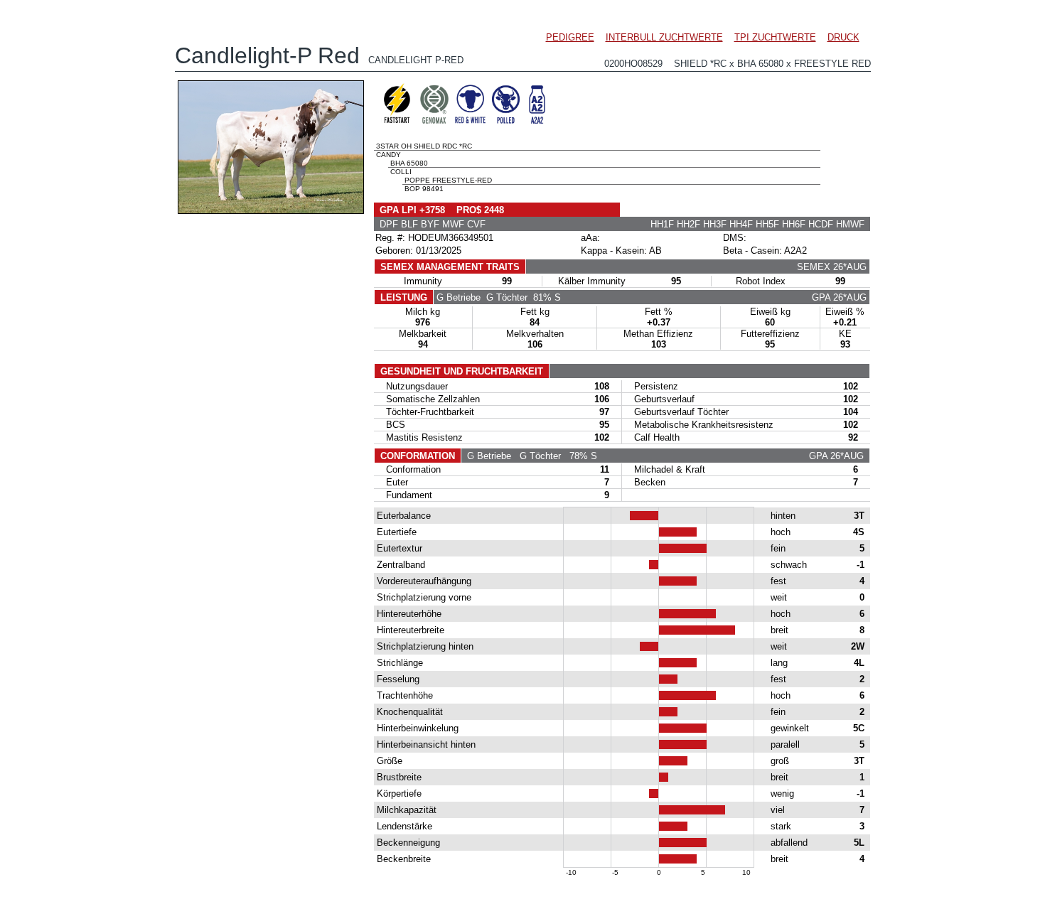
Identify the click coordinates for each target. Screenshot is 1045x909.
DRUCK (843, 37)
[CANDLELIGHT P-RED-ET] (270, 210)
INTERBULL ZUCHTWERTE (664, 37)
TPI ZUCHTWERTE (775, 37)
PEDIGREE (570, 37)
